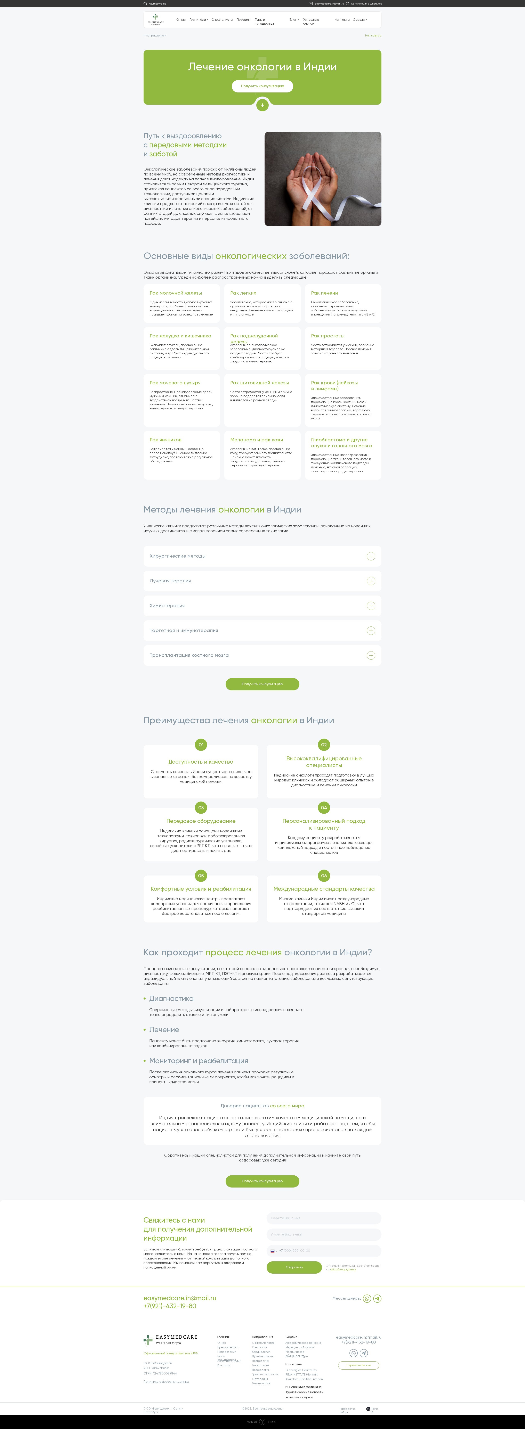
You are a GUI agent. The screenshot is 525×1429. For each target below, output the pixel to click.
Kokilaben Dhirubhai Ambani (304, 1379)
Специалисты (222, 20)
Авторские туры (296, 1356)
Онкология (259, 1347)
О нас (181, 20)
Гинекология (260, 1365)
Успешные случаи (299, 1397)
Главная (223, 1337)
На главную (373, 35)
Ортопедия (260, 1379)
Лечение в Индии (229, 1361)
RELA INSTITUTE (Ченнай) (301, 1374)
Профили (244, 20)
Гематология (261, 1383)
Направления (226, 1351)
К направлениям (155, 35)
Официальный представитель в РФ (170, 1353)
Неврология (260, 1361)
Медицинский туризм (299, 1347)
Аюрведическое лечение (303, 1342)
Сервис (359, 20)
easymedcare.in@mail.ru (329, 4)
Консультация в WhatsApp (366, 4)
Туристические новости (304, 1392)
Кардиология (261, 1351)
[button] (262, 86)
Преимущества (227, 1347)
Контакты (342, 20)
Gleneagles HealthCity (301, 1370)
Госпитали (198, 20)
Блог (293, 20)
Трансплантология (265, 1374)
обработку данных (343, 1269)
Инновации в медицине (303, 1387)
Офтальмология (263, 1342)
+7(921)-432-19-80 (170, 1306)
